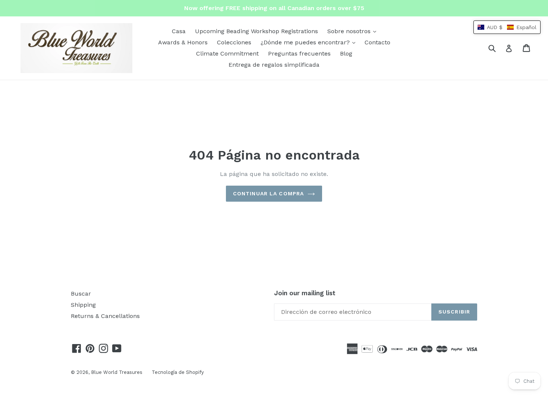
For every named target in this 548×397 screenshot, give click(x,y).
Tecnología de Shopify (178, 372)
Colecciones (234, 42)
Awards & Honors (183, 42)
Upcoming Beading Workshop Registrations (256, 31)
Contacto (377, 42)
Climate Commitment (227, 53)
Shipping (83, 304)
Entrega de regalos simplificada (274, 64)
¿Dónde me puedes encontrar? (310, 42)
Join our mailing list (305, 293)
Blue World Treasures (116, 372)
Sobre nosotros (353, 31)
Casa (179, 31)
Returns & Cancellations (105, 315)
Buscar (81, 293)
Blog (346, 53)
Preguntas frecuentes (299, 53)
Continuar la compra (268, 193)
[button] (507, 27)
